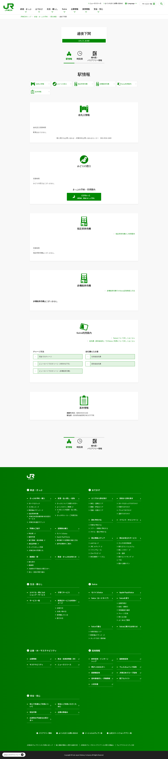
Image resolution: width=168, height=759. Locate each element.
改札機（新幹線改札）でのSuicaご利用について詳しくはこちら (112, 341)
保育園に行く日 (62, 615)
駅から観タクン (124, 563)
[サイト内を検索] (161, 4)
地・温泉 (122, 553)
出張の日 (60, 608)
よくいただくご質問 (64, 507)
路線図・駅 (34, 557)
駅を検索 (54, 16)
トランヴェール (96, 550)
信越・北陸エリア (96, 510)
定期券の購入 (63, 528)
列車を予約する (96, 525)
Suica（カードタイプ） (100, 598)
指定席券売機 (33, 514)
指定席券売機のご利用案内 (125, 234)
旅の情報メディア (98, 538)
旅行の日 (60, 618)
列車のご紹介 (35, 528)
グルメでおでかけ (125, 510)
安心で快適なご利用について (39, 705)
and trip (93, 543)
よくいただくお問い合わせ (114, 3)
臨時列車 (32, 537)
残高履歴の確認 (124, 610)
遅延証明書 (33, 544)
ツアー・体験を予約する (99, 528)
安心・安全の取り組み (37, 572)
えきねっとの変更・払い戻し (67, 510)
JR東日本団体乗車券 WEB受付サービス (40, 517)
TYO (120, 560)
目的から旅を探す (126, 498)
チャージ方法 (123, 613)
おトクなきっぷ (34, 503)
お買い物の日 (61, 611)
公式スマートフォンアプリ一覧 (120, 733)
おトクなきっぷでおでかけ (128, 503)
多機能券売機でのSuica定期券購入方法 (121, 291)
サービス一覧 (35, 600)
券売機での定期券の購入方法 (67, 540)
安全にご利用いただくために (67, 705)
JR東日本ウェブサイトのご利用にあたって (40, 745)
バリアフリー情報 (45, 733)
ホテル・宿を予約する (98, 532)
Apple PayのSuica (63, 537)
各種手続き (123, 603)
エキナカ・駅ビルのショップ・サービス (37, 593)
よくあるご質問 (124, 620)
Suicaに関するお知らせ (128, 626)
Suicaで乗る (96, 626)
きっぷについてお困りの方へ (67, 503)
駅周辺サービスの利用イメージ (67, 601)
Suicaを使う (124, 598)
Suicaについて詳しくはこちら (124, 338)
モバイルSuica (62, 533)
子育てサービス (64, 592)
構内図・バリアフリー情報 (94, 59)
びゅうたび (94, 553)
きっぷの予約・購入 (37, 498)
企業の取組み (63, 712)
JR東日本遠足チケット (37, 522)
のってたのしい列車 (36, 547)
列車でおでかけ (124, 507)
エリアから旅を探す (99, 498)
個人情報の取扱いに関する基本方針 (67, 745)
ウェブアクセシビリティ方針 (125, 745)
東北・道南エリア (96, 503)
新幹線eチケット (35, 510)
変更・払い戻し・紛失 (66, 498)
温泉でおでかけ (124, 514)
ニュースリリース (95, 3)
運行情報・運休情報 (36, 540)
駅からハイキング (125, 557)
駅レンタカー (123, 550)
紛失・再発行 (123, 607)
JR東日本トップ (26, 16)
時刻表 (80, 59)
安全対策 (33, 712)
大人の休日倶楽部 (125, 543)
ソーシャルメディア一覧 (93, 733)
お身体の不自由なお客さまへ (39, 569)
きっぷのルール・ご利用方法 (67, 515)
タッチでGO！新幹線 (97, 638)
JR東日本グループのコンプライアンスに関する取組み (97, 745)
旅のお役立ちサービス (128, 538)
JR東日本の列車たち (36, 550)
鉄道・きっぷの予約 (41, 16)
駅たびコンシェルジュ (126, 546)
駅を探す (32, 562)
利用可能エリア (96, 631)
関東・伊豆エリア (96, 507)
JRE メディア (95, 546)
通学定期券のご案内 (64, 544)
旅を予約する (96, 520)
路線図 (31, 565)
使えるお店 (123, 617)
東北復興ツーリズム (97, 557)
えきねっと (33, 507)
